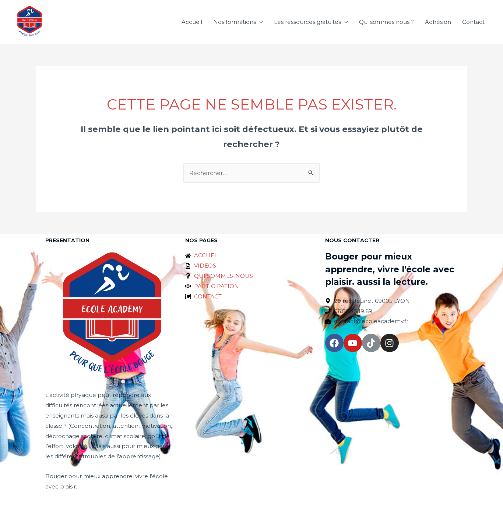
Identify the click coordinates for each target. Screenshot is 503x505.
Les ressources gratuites (307, 21)
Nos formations (234, 21)
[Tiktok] (371, 343)
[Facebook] (334, 343)
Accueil (192, 21)
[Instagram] (389, 343)
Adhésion (438, 21)
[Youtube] (353, 343)
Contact (473, 21)
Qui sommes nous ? (386, 21)
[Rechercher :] (251, 172)
